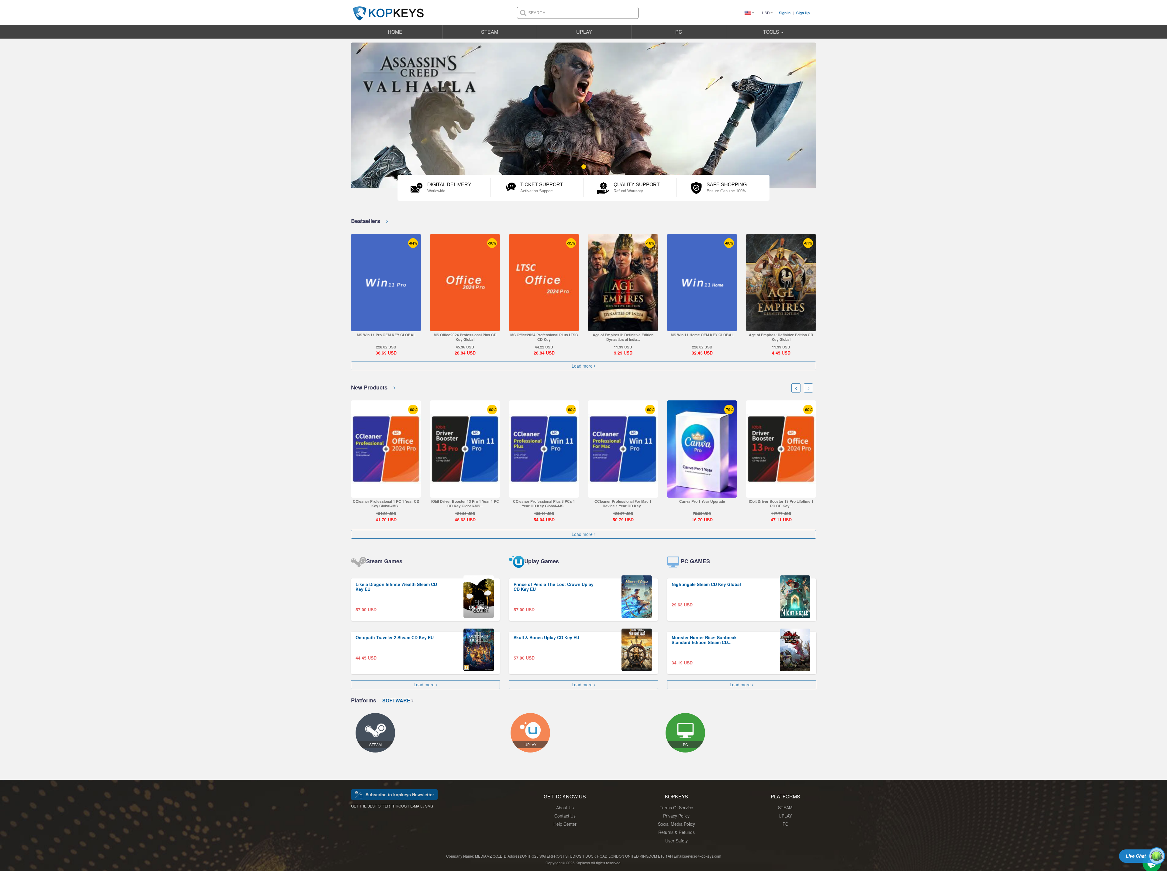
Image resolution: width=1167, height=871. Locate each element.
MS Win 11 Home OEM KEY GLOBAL (702, 335)
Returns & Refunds (676, 832)
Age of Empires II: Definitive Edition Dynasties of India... (623, 337)
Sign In (785, 12)
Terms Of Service (676, 807)
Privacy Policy (676, 816)
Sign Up (803, 12)
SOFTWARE (396, 700)
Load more (583, 366)
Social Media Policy (676, 824)
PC (678, 31)
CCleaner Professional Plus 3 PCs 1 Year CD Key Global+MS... (465, 504)
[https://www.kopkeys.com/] (388, 10)
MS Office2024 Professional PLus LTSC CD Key (544, 337)
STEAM (489, 31)
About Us (565, 807)
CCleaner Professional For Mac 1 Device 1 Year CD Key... (544, 504)
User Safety (676, 841)
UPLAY (584, 31)
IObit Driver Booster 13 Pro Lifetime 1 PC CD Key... (702, 504)
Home (395, 31)
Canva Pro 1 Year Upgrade (623, 501)
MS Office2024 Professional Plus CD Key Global (465, 337)
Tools (771, 31)
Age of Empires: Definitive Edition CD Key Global (781, 337)
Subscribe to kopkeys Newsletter (400, 794)
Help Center (565, 824)
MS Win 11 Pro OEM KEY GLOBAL (386, 335)
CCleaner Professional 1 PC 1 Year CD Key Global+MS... (781, 504)
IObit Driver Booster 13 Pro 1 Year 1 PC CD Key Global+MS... (386, 504)
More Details (385, 326)
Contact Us (565, 816)
